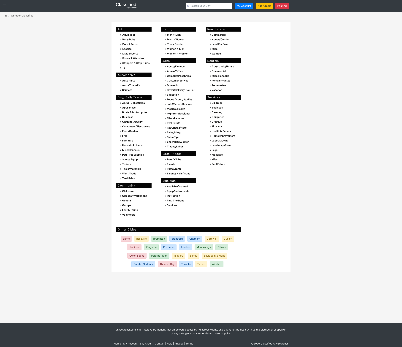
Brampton (159, 238)
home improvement (223, 135)
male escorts (130, 53)
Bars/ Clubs (174, 159)
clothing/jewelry (132, 121)
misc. (214, 159)
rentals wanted (221, 80)
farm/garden (130, 131)
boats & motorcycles (134, 112)
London (185, 247)
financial (216, 126)
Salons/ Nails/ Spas (178, 173)
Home (117, 343)
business (127, 117)
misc (214, 48)
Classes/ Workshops (134, 195)
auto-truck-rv (131, 85)
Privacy (179, 343)
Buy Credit (146, 343)
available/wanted (177, 186)
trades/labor (174, 146)
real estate (173, 123)
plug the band (175, 200)
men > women (176, 39)
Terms (189, 343)
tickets (126, 164)
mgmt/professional (178, 113)
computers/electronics (136, 126)
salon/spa (172, 137)
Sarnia (193, 255)
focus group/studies (179, 99)
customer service (177, 80)
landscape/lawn (221, 145)
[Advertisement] (268, 73)
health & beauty (221, 131)
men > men (174, 34)
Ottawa (221, 247)
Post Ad (282, 5)
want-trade (129, 173)
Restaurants (174, 168)
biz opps (217, 102)
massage (217, 154)
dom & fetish (130, 44)
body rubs (128, 39)
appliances (129, 107)
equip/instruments (177, 191)
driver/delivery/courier (180, 90)
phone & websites (133, 58)
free (124, 135)
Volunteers (128, 214)
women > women (177, 53)
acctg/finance (175, 66)
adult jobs (129, 34)
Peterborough (159, 255)
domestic (172, 85)
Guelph (228, 238)
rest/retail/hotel (176, 127)
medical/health (175, 108)
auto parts (128, 80)
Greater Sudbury (143, 264)
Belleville (141, 238)
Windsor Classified (22, 15)
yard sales (128, 178)
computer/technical (178, 75)
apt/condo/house (222, 66)
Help (169, 343)
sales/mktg (173, 132)
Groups (126, 205)
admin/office (174, 71)
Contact (159, 343)
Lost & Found (130, 209)
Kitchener (168, 247)
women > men (176, 48)
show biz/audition (177, 141)
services (127, 90)
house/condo (220, 39)
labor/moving (219, 140)
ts (123, 67)
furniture (127, 140)
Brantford (177, 238)
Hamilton (134, 247)
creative (216, 121)
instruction (173, 195)
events (170, 164)
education (172, 94)
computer (217, 117)
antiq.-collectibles (133, 102)
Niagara (178, 255)
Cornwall (212, 238)
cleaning (216, 112)
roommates (218, 85)
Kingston (151, 247)
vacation (216, 90)
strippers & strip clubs (136, 63)
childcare (128, 191)
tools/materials (131, 168)
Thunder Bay (167, 264)
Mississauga (204, 247)
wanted (216, 53)
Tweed (201, 264)
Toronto (186, 264)
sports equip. (130, 159)
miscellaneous (131, 150)
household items (132, 145)
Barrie (126, 238)
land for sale (219, 44)
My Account (244, 5)
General (126, 200)
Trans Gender (175, 44)
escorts (127, 48)
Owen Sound (136, 255)
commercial (218, 34)
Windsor (216, 264)
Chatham (194, 238)
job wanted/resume (179, 104)
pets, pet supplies (133, 154)
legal (214, 150)
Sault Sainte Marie (214, 255)
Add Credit (264, 5)
